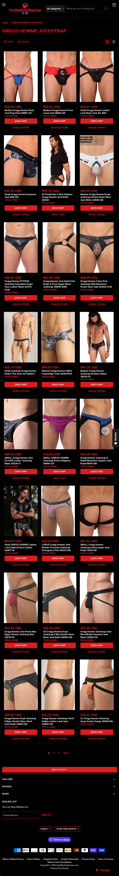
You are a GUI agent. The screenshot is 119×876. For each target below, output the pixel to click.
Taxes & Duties (33, 859)
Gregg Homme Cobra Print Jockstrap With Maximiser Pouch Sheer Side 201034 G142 (96, 284)
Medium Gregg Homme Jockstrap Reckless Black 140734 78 (93, 374)
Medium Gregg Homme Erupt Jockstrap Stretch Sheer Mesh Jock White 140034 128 (95, 197)
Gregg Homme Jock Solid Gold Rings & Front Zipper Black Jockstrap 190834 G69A (59, 284)
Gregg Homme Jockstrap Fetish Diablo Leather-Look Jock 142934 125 (58, 721)
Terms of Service (105, 859)
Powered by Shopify (60, 868)
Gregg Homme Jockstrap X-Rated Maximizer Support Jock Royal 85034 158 (96, 461)
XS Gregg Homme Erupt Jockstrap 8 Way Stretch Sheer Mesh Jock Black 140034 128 (58, 634)
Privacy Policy (88, 859)
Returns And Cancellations (60, 862)
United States (66, 829)
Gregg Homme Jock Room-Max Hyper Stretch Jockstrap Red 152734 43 (20, 634)
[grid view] (107, 42)
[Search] (106, 8)
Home (5, 22)
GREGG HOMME (11, 116)
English (44, 829)
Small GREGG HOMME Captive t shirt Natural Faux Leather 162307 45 (20, 547)
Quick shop (21, 121)
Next (66, 753)
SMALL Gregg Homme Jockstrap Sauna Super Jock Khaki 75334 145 (94, 547)
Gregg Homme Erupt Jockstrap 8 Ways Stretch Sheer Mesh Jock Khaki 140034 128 (20, 721)
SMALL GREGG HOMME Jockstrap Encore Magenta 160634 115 (56, 461)
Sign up (46, 815)
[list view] (113, 42)
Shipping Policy (50, 859)
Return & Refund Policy (13, 859)
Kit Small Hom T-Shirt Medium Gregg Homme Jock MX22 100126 (57, 197)
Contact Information (70, 859)
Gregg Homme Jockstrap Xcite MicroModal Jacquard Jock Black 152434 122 (95, 634)
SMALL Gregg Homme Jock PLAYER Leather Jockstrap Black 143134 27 (18, 461)
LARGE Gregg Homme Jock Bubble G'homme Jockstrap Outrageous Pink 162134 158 (56, 547)
